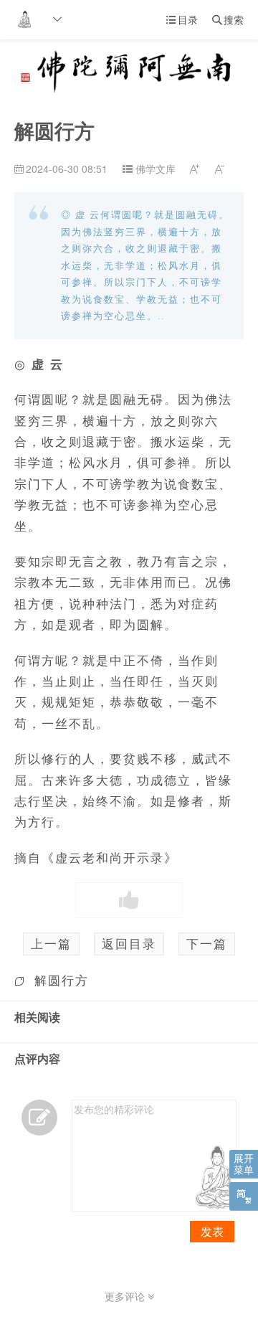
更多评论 (126, 1296)
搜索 (228, 19)
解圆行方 (61, 979)
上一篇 (51, 943)
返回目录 (129, 943)
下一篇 (206, 943)
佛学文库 (155, 168)
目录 (182, 19)
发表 (212, 1231)
